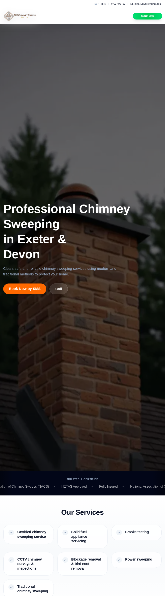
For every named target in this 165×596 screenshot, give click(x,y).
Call (58, 289)
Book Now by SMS (25, 289)
